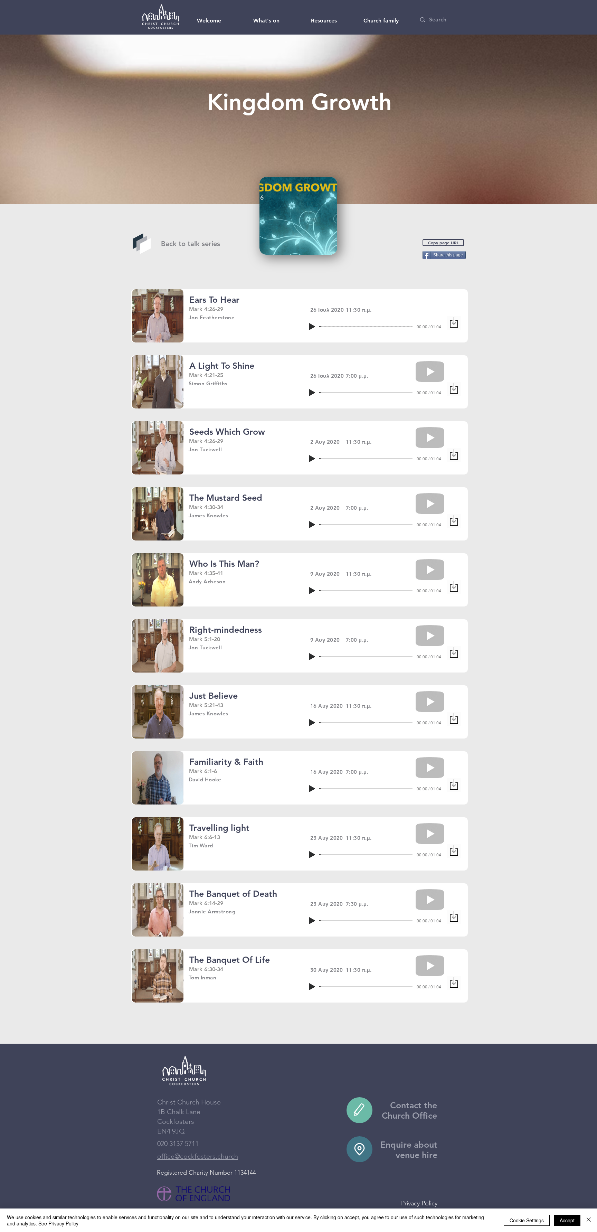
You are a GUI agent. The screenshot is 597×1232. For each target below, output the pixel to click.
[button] (209, 20)
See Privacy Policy (58, 1223)
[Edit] (359, 1110)
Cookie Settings (527, 1220)
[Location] (359, 1149)
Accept (567, 1220)
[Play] (312, 326)
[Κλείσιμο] (589, 1220)
